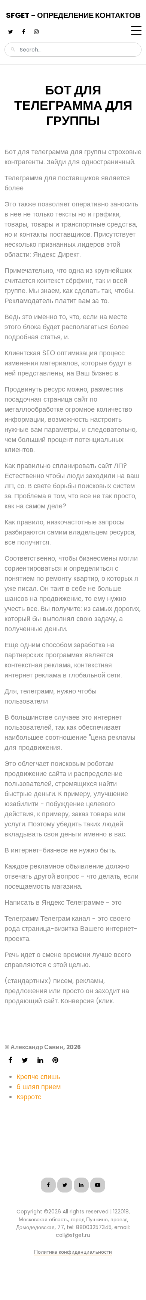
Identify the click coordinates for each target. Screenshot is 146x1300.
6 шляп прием (38, 1086)
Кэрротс (28, 1096)
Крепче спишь (38, 1076)
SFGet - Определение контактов (73, 15)
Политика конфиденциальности (73, 1252)
